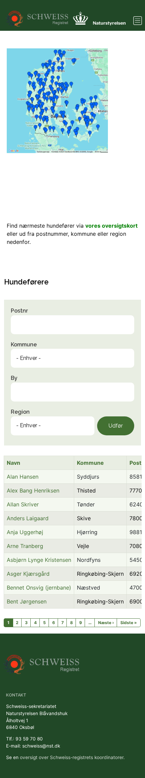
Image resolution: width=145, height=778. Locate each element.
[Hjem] (37, 15)
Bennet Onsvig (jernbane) (39, 587)
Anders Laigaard (28, 518)
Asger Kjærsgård (28, 573)
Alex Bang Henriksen (33, 490)
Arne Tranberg (25, 546)
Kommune (24, 344)
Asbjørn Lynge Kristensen (39, 559)
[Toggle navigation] (138, 21)
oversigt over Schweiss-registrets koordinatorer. (72, 757)
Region (20, 412)
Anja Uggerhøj (25, 532)
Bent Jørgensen (27, 601)
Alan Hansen (22, 476)
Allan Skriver (23, 504)
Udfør (116, 425)
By (14, 378)
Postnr (19, 310)
